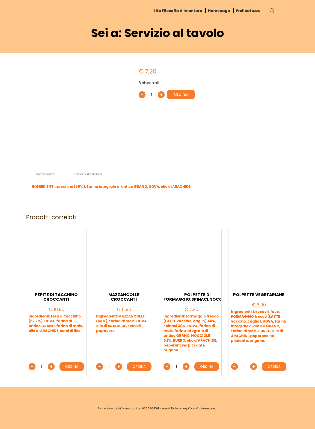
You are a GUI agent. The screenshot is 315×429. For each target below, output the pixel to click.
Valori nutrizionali (87, 174)
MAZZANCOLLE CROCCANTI (123, 297)
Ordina (181, 94)
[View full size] (34, 64)
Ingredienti (45, 174)
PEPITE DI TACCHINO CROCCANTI (56, 297)
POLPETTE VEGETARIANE (258, 294)
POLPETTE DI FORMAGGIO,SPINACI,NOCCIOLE (197, 297)
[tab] (45, 174)
